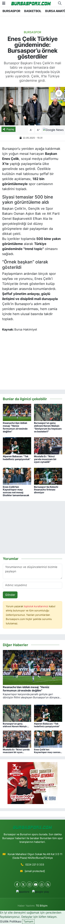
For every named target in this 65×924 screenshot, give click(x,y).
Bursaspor (32, 32)
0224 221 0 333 (34, 864)
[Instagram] (29, 884)
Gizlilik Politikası (10, 921)
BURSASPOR (11, 11)
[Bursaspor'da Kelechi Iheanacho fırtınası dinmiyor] (48, 476)
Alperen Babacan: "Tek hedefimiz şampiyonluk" (16, 458)
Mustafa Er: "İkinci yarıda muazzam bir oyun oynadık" (45, 459)
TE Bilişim (42, 905)
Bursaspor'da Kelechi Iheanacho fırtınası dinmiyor (46, 489)
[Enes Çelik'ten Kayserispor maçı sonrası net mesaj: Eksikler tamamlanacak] (17, 476)
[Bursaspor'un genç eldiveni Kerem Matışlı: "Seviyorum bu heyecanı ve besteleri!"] (48, 412)
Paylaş (10, 129)
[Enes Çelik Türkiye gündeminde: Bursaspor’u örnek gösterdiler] (32, 106)
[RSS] (48, 884)
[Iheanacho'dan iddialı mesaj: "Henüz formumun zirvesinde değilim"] (17, 412)
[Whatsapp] (41, 884)
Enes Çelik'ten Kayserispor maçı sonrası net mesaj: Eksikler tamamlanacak (16, 491)
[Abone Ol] (53, 130)
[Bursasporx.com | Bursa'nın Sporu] (31, 3)
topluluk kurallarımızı (36, 606)
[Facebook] (17, 884)
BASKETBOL (32, 11)
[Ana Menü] (3, 3)
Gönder (10, 594)
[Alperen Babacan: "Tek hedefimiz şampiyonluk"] (17, 445)
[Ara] (59, 3)
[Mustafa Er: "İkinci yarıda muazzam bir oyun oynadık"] (48, 445)
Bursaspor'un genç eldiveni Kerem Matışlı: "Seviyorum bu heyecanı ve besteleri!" (48, 427)
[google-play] (40, 892)
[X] (23, 884)
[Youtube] (35, 884)
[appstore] (22, 892)
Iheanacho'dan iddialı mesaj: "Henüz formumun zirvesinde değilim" (15, 427)
